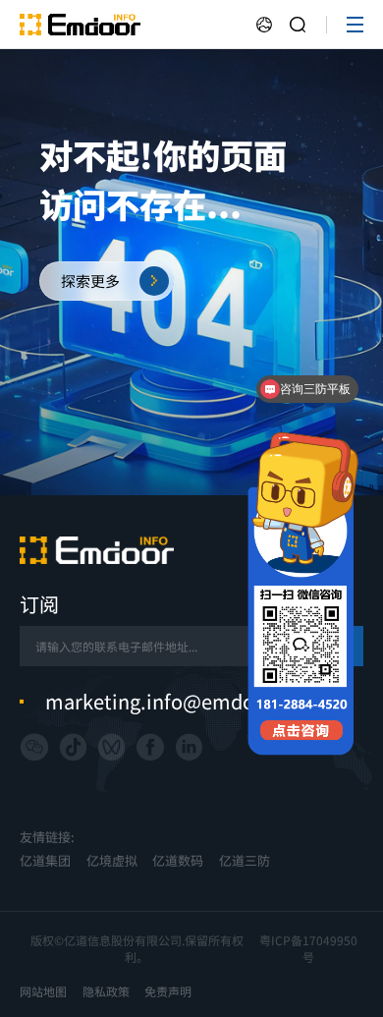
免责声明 (168, 991)
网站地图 (43, 991)
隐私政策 (106, 991)
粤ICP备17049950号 (308, 948)
